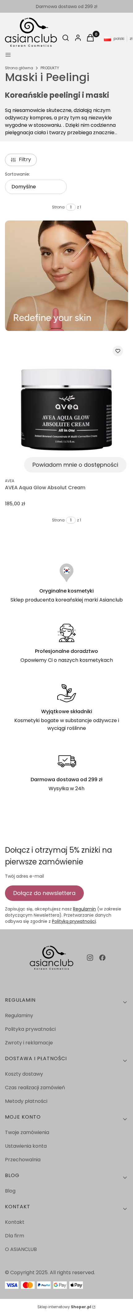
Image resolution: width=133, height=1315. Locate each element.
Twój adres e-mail (24, 876)
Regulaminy (19, 1015)
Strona (58, 207)
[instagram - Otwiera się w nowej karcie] (90, 958)
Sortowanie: (17, 174)
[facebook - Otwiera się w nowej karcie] (102, 958)
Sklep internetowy (64, 1306)
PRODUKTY (50, 68)
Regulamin (84, 909)
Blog (10, 1190)
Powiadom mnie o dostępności (75, 465)
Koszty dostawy (24, 1073)
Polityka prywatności (30, 1029)
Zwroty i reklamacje (29, 1042)
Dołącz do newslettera (44, 893)
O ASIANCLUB (21, 1249)
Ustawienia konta (26, 1146)
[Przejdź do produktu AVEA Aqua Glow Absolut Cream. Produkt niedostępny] (66, 407)
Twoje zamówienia (27, 1132)
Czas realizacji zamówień (35, 1087)
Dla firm (14, 1235)
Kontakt (14, 1222)
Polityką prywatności (74, 921)
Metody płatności (26, 1101)
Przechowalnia (23, 1159)
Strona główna (19, 68)
